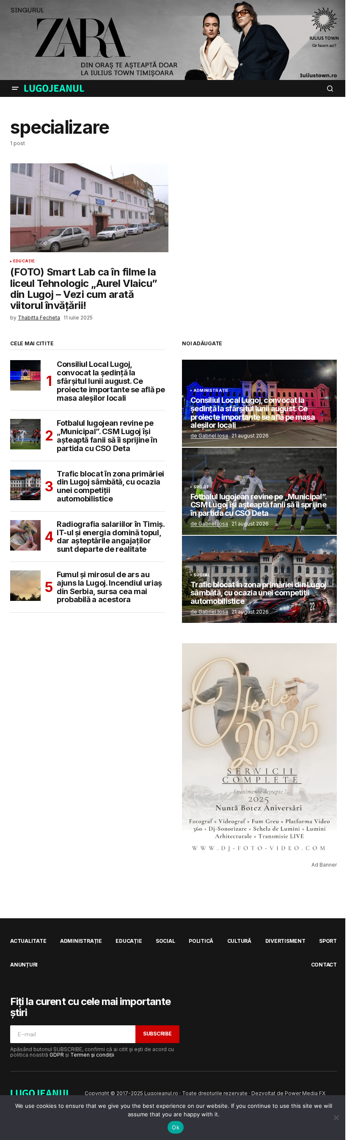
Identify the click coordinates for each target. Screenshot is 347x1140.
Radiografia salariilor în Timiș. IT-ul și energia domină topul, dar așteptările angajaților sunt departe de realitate (110, 536)
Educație (24, 261)
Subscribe (157, 1033)
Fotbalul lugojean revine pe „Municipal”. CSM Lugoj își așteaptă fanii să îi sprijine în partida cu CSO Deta (107, 435)
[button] (15, 88)
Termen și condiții (92, 1055)
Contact (324, 964)
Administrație (211, 390)
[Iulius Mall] (173, 40)
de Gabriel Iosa (209, 435)
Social (201, 575)
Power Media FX (305, 1093)
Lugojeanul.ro (161, 1093)
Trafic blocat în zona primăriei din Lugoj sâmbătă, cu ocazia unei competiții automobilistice (110, 486)
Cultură (239, 941)
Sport (201, 487)
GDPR (57, 1055)
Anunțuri (24, 964)
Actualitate (28, 941)
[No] (336, 1117)
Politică (201, 941)
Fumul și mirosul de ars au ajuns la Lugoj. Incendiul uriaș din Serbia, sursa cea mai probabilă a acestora (109, 587)
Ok (175, 1127)
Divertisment (285, 941)
